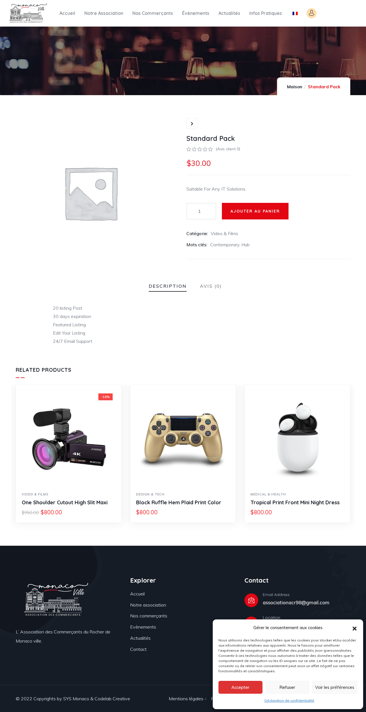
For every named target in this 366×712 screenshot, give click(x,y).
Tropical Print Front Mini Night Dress (295, 502)
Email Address (276, 594)
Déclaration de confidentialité (289, 700)
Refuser (287, 687)
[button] (354, 628)
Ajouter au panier (255, 211)
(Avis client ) (228, 148)
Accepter (240, 687)
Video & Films (224, 233)
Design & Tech (150, 494)
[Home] (27, 13)
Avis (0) (211, 286)
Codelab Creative (112, 698)
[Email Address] (251, 600)
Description (168, 286)
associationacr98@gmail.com (296, 602)
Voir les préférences (334, 687)
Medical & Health (268, 494)
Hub (245, 244)
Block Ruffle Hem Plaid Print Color (178, 502)
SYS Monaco (76, 698)
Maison (294, 86)
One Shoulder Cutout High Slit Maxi (65, 502)
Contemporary (224, 244)
